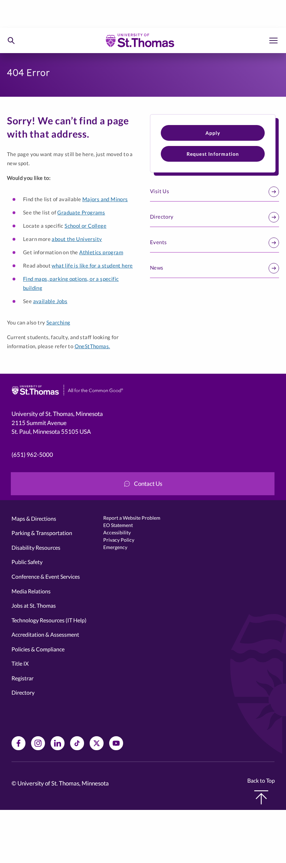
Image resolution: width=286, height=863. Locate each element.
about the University (77, 239)
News (157, 267)
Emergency (115, 547)
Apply (212, 133)
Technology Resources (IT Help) (49, 620)
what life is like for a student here (92, 265)
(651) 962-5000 (32, 454)
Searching (58, 322)
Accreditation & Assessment (45, 634)
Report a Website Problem (131, 518)
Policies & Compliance (38, 649)
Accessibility (117, 532)
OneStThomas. (92, 346)
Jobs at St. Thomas (34, 605)
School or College (85, 225)
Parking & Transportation (42, 532)
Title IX (20, 663)
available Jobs (50, 301)
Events (158, 242)
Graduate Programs (81, 212)
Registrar (22, 678)
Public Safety (27, 561)
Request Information (213, 154)
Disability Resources (36, 547)
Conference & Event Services (46, 576)
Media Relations (31, 591)
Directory (162, 216)
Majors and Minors (105, 199)
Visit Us (159, 191)
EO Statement (118, 525)
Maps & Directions (34, 518)
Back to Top (261, 780)
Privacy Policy (118, 540)
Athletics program (101, 252)
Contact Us (148, 483)
